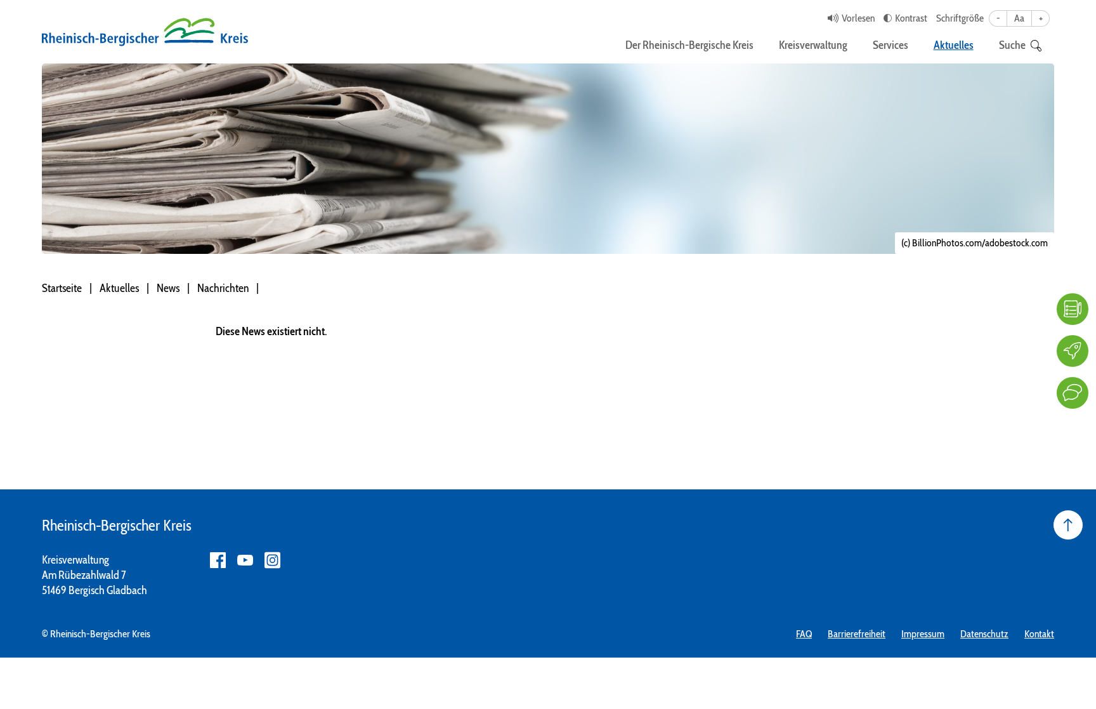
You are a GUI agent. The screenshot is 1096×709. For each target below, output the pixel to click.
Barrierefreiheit (856, 634)
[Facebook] (218, 560)
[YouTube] (245, 560)
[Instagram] (272, 560)
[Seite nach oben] (1068, 525)
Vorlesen (858, 18)
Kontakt (1039, 634)
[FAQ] (1072, 309)
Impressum (922, 634)
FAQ (804, 634)
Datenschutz (984, 634)
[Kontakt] (1072, 393)
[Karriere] (1072, 351)
